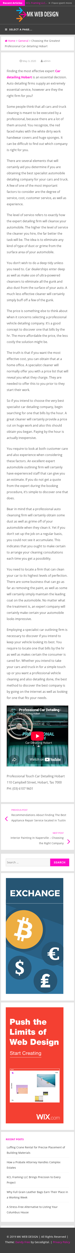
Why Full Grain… (35, 3)
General (23, 41)
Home (11, 41)
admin (47, 61)
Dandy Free (22, 1242)
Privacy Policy (61, 1242)
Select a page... (20, 29)
